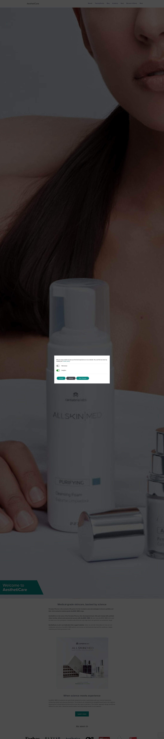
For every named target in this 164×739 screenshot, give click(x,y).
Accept (61, 378)
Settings (71, 378)
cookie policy (66, 361)
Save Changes (82, 378)
